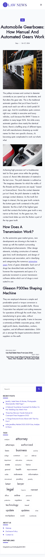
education (18, 460)
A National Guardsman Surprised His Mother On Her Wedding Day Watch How (23, 408)
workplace (10, 515)
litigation (23, 490)
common (16, 455)
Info (22, 20)
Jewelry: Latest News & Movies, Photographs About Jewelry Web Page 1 (21, 402)
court (26, 456)
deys (16, 43)
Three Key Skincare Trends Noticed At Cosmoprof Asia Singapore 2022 (19, 414)
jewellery (19, 479)
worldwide (32, 516)
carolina (35, 451)
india (6, 474)
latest (7, 483)
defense (34, 456)
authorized (27, 445)
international (8, 479)
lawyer (20, 484)
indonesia (18, 474)
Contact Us (9, 535)
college (6, 456)
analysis (7, 439)
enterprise (29, 460)
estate (7, 464)
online (17, 495)
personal (29, 495)
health (18, 469)
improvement (32, 469)
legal (10, 489)
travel (27, 505)
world (22, 516)
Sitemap (8, 528)
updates (25, 510)
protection (7, 500)
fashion (28, 465)
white (36, 511)
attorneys (10, 444)
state (28, 500)
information (33, 474)
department (7, 460)
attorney (22, 439)
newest (34, 489)
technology (12, 505)
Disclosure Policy (12, 531)
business (21, 450)
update (10, 510)
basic (7, 450)
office (7, 495)
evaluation (18, 465)
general (7, 469)
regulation (18, 500)
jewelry (30, 479)
